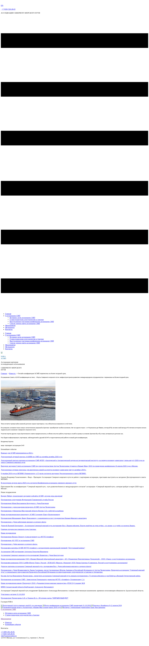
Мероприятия (10, 325)
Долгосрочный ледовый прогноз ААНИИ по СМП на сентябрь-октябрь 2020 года (31, 457)
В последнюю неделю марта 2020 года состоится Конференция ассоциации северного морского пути (38, 483)
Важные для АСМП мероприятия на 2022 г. (17, 453)
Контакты (9, 329)
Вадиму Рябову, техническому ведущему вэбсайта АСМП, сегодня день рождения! (31, 496)
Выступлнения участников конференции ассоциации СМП (32, 322)
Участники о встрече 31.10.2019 (13, 594)
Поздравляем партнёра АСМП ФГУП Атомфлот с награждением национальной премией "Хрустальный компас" (43, 548)
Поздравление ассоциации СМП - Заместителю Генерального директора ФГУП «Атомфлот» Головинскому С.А (43, 579)
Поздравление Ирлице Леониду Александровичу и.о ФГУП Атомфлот (27, 537)
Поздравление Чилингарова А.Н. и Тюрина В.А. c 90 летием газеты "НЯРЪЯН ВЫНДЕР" (34, 598)
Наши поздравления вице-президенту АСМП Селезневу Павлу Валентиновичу (30, 514)
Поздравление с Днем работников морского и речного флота (23, 522)
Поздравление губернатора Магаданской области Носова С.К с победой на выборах (32, 511)
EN (2, 5)
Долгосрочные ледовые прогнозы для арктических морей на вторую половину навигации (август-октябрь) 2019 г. (43, 470)
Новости (12, 373)
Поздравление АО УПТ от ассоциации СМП (17, 540)
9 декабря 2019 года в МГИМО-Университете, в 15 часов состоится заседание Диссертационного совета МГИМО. (43, 473)
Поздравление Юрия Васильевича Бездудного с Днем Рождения (25, 503)
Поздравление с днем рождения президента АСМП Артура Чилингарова (28, 507)
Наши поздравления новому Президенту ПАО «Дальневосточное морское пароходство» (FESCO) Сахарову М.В (43, 583)
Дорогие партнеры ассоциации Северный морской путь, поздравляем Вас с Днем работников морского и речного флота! (46, 566)
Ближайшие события (13, 624)
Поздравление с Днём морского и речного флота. (19, 544)
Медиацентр (10, 327)
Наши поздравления (8, 533)
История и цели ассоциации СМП (22, 318)
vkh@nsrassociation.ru (9, 636)
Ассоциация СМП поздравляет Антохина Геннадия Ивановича (24, 552)
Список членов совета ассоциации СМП (25, 323)
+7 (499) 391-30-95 (8, 632)
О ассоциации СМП (12, 316)
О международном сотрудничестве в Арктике (27, 320)
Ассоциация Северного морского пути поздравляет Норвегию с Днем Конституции (32, 555)
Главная (8, 314)
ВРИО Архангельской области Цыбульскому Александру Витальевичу (27, 587)
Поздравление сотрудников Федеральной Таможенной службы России (27, 500)
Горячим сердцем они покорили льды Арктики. (18, 529)
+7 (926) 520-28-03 (8, 9)
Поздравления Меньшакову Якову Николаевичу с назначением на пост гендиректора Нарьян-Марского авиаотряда (44, 518)
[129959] (28, 420)
